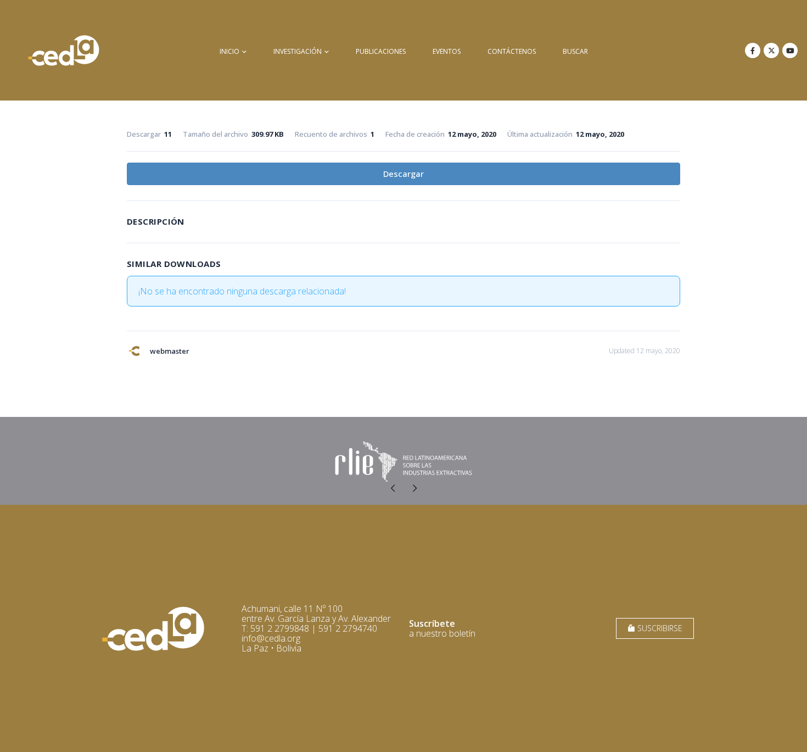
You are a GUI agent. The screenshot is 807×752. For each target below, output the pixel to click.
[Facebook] (752, 50)
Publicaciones (381, 51)
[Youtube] (790, 50)
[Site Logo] (64, 50)
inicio (229, 51)
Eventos (447, 51)
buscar (575, 51)
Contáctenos (511, 51)
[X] (771, 50)
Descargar (403, 173)
